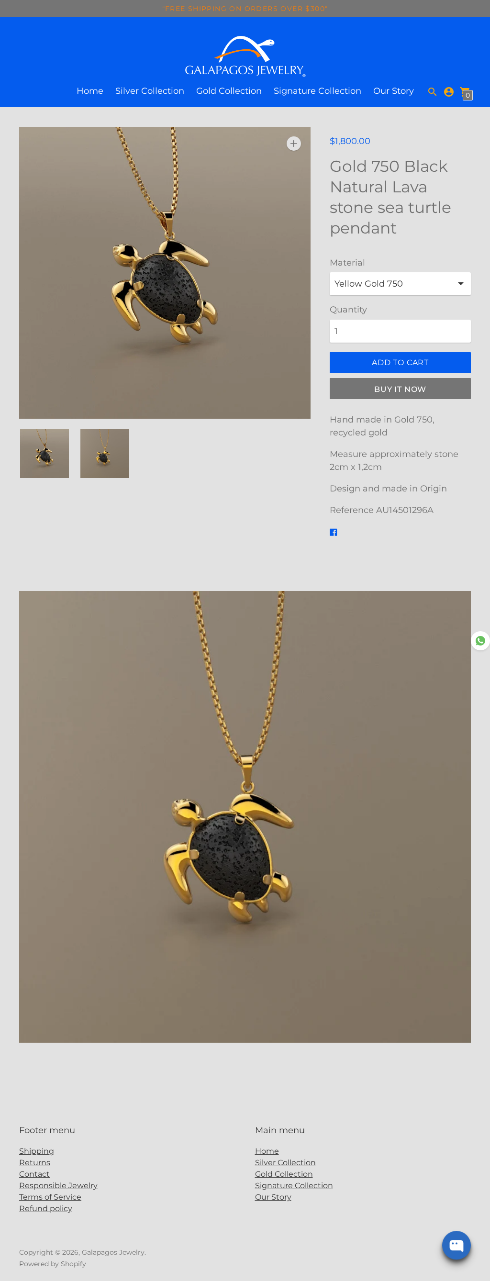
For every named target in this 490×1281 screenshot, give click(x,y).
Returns (34, 1162)
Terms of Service (50, 1197)
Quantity (348, 310)
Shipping (36, 1151)
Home (90, 91)
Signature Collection (317, 91)
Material (347, 263)
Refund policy (45, 1208)
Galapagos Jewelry (113, 1252)
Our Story (393, 91)
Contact (34, 1174)
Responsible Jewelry (58, 1185)
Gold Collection (229, 91)
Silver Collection (149, 91)
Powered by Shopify (52, 1263)
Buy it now (400, 389)
